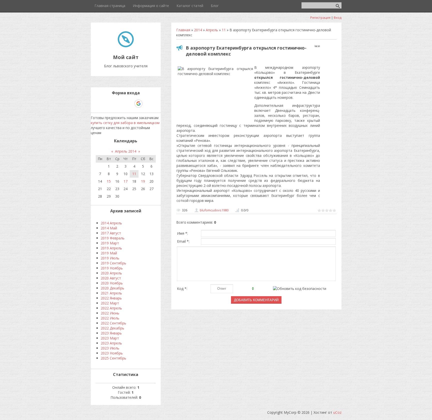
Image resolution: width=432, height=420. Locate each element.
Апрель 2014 (125, 151)
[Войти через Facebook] (121, 103)
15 (109, 181)
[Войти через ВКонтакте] (112, 103)
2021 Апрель (111, 293)
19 (143, 181)
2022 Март (110, 303)
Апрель (212, 30)
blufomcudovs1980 (214, 210)
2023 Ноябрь (112, 353)
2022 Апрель (111, 308)
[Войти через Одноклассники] (147, 103)
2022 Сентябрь (113, 323)
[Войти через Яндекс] (130, 103)
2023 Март (110, 338)
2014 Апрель (111, 223)
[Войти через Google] (138, 104)
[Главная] (126, 46)
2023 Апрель (111, 343)
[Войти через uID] (104, 103)
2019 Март (110, 243)
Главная (183, 30)
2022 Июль (110, 318)
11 (224, 30)
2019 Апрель (111, 248)
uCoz (337, 412)
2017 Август (111, 233)
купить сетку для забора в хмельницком (125, 122)
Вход (338, 17)
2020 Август (111, 278)
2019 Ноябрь (112, 268)
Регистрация (320, 17)
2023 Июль (110, 348)
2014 (198, 30)
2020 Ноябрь (112, 283)
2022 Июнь (110, 313)
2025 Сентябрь (113, 358)
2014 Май (109, 228)
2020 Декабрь (112, 288)
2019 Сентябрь (113, 263)
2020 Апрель (111, 273)
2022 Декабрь (112, 328)
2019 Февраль (112, 238)
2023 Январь (111, 333)
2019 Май (109, 253)
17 (126, 181)
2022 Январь (111, 298)
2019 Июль (110, 258)
